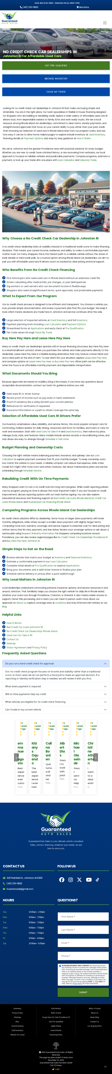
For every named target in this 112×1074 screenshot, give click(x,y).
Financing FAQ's (56, 1034)
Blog (4, 606)
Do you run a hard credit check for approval (29, 663)
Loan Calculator (66, 160)
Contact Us (13, 639)
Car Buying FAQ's (95, 1026)
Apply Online (56, 1026)
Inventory (82, 320)
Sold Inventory (17, 1030)
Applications (37, 328)
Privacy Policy (39, 647)
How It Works (84, 138)
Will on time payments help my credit (25, 694)
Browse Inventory (56, 78)
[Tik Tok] (97, 880)
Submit (83, 992)
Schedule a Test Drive (57, 439)
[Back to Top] (105, 1067)
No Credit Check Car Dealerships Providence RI (82, 537)
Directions (83, 7)
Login (57, 1069)
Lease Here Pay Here (96, 357)
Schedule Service (32, 470)
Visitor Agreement (17, 647)
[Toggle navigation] (105, 23)
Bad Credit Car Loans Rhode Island (72, 498)
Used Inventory (97, 134)
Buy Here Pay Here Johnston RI (23, 540)
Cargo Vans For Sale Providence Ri (56, 1017)
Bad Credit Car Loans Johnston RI (25, 627)
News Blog (94, 1017)
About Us (21, 602)
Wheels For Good (17, 1034)
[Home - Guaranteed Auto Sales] (9, 17)
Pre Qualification (74, 328)
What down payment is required (23, 686)
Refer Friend (56, 1013)
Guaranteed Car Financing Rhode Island (49, 501)
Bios (17, 1021)
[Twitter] (79, 880)
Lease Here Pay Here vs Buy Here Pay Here (52, 361)
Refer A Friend (94, 1008)
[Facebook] (61, 880)
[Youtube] (89, 880)
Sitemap (11, 643)
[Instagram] (70, 880)
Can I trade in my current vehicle (23, 709)
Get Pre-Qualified (56, 65)
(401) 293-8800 (30, 7)
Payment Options (33, 138)
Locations (60, 602)
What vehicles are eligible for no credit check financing (35, 701)
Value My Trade (56, 91)
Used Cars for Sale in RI (48, 431)
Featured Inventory (81, 557)
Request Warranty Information (38, 533)
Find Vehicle (56, 1008)
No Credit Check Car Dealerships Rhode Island (32, 631)
